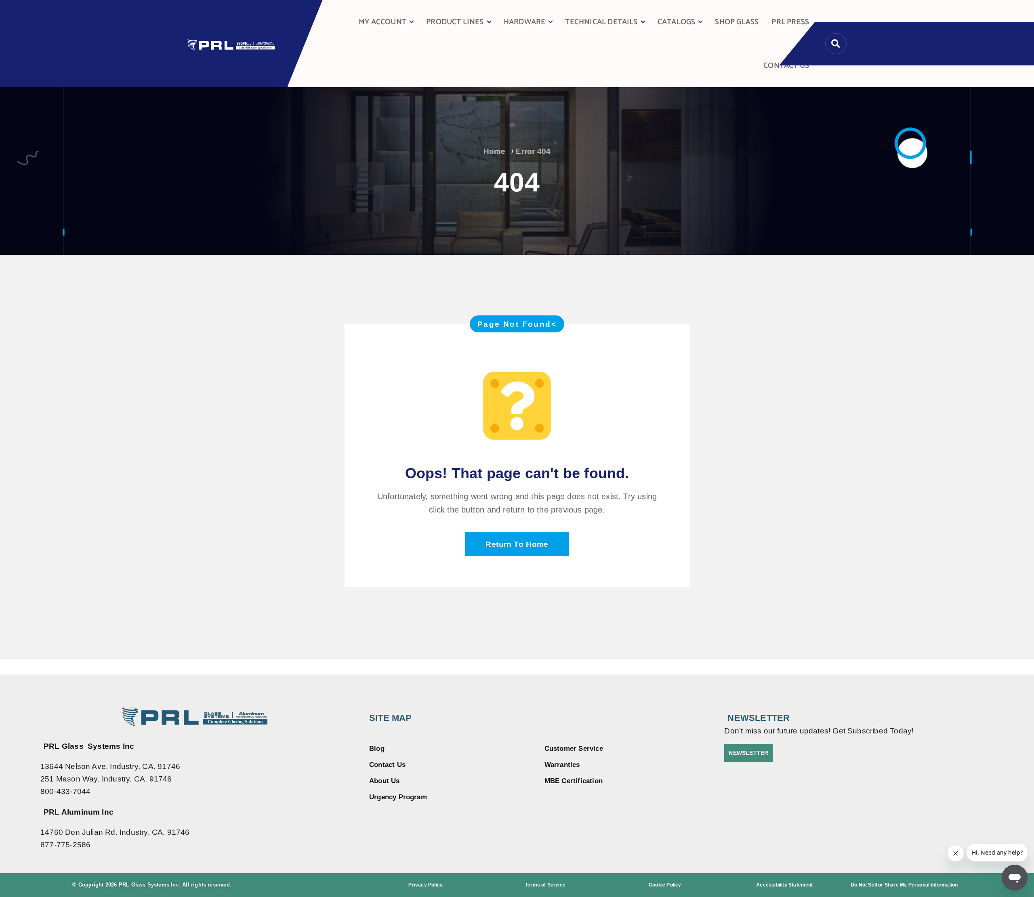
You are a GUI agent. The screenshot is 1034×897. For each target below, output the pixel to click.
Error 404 (533, 151)
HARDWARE (525, 22)
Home (494, 151)
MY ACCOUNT (382, 22)
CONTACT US (786, 65)
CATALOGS (677, 22)
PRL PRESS (790, 22)
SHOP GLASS (737, 22)
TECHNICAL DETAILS (601, 22)
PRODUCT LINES (455, 22)
